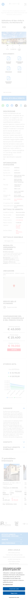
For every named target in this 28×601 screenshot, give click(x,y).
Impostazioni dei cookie (14, 597)
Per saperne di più (8, 584)
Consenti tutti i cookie (14, 588)
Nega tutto (14, 593)
